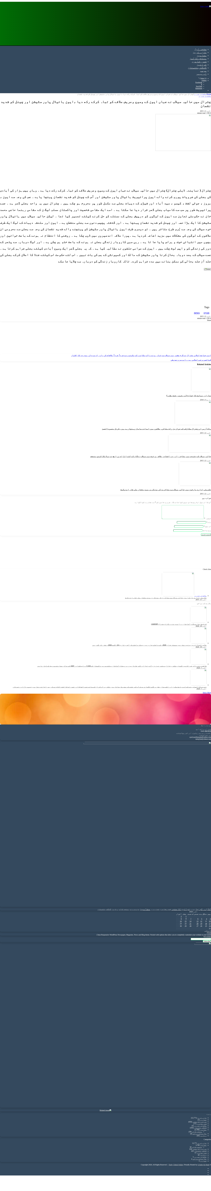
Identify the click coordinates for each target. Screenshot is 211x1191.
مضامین (202, 55)
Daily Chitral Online (176, 1165)
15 (185, 921)
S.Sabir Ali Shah (203, 1165)
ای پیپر (201, 73)
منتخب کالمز (198, 58)
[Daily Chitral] (205, 6)
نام (208, 522)
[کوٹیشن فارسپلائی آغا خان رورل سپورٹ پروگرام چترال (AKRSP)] (198, 622)
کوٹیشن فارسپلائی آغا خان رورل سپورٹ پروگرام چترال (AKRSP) (179, 624)
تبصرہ (207, 518)
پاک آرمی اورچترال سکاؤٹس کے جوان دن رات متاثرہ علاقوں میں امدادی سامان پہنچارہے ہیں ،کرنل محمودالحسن (156, 429)
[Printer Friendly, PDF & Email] (207, 269)
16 (181, 921)
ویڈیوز (115, 909)
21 (190, 924)
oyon (206, 312)
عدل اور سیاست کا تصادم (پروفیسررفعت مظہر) (188, 395)
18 (206, 924)
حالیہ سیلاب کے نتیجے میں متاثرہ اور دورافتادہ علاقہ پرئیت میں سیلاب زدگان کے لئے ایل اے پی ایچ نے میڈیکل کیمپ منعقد (150, 456)
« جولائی (207, 931)
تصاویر (192, 909)
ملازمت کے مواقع (134, 909)
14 (190, 921)
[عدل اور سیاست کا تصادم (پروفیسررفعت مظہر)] (201, 391)
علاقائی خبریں (200, 94)
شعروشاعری (199, 61)
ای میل (207, 526)
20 (197, 924)
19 (201, 924)
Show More (207, 693)
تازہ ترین (200, 52)
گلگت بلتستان (197, 67)
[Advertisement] (105, 24)
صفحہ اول (200, 49)
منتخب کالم (124, 909)
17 (210, 924)
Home (209, 94)
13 (197, 921)
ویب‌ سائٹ (207, 530)
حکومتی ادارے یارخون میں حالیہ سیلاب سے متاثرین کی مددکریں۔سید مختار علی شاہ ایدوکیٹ (165, 489)
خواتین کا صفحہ (180, 909)
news (197, 312)
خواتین (202, 64)
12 (201, 921)
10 (210, 921)
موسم (203, 70)
